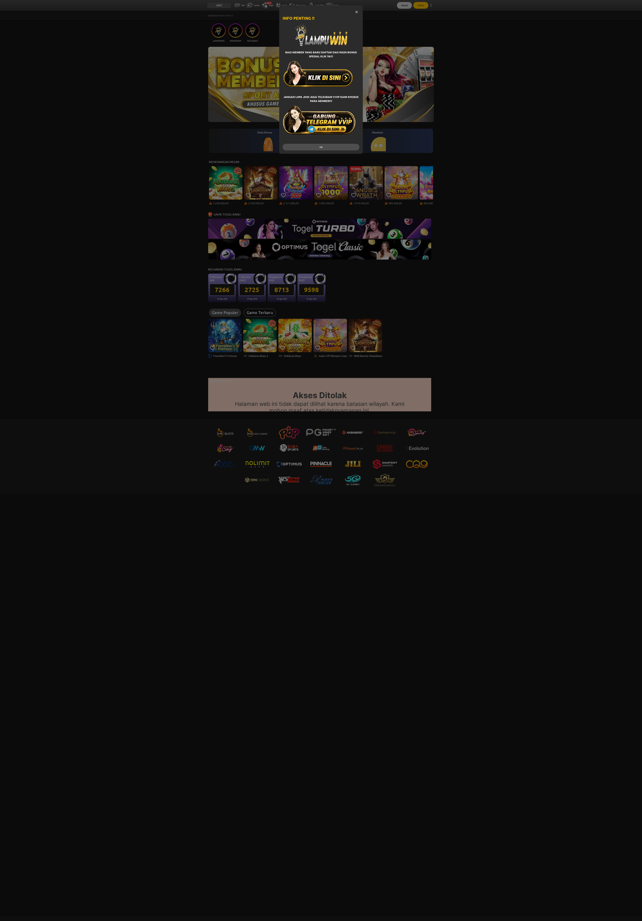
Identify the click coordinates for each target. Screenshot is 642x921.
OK (321, 147)
